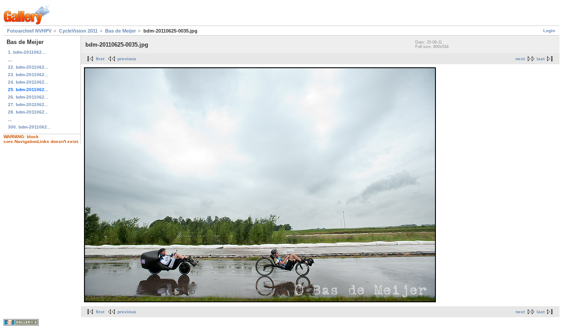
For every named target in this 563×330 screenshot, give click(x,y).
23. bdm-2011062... (28, 74)
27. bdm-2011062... (28, 104)
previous (126, 58)
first (100, 58)
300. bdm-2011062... (29, 127)
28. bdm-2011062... (28, 112)
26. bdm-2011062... (28, 97)
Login (549, 30)
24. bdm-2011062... (28, 82)
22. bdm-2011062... (28, 67)
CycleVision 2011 (78, 30)
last (541, 58)
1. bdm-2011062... (27, 52)
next (520, 58)
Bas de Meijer (120, 30)
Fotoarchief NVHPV (29, 30)
